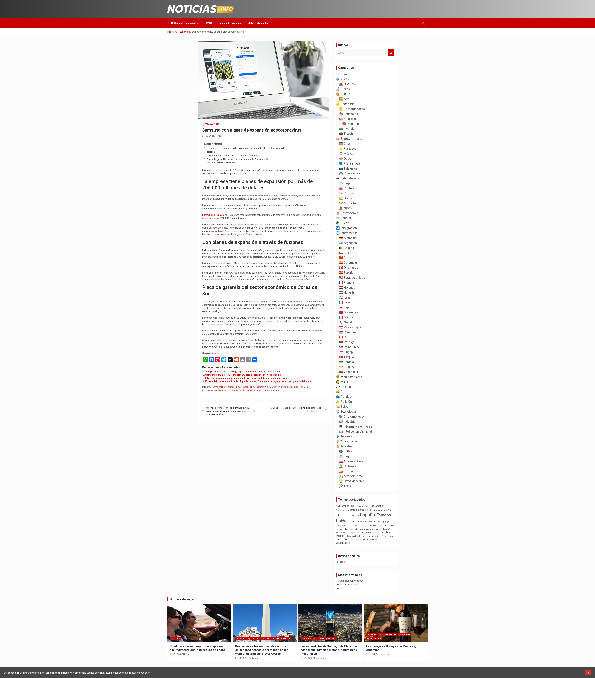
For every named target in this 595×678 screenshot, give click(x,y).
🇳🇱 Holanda (347, 287)
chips (292, 301)
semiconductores (271, 390)
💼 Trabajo (346, 134)
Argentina (348, 505)
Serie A (380, 536)
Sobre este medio (258, 23)
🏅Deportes (344, 446)
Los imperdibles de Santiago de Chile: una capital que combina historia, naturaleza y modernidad (329, 650)
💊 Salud (342, 406)
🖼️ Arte (344, 99)
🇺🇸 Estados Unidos (352, 277)
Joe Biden (389, 525)
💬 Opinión (343, 387)
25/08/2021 (208, 136)
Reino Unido (364, 536)
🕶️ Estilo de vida (347, 178)
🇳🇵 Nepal (345, 322)
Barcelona (377, 505)
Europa (353, 521)
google (386, 521)
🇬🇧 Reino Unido (349, 347)
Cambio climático (358, 509)
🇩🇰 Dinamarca (348, 268)
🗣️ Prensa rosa (349, 163)
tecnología (389, 536)
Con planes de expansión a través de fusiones (232, 155)
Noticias (220, 136)
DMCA (208, 23)
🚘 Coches (346, 188)
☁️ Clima (342, 74)
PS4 (382, 533)
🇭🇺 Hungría (346, 292)
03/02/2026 (175, 654)
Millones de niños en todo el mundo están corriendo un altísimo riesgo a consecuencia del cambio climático (230, 411)
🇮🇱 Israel (345, 297)
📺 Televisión (348, 168)
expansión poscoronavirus (255, 387)
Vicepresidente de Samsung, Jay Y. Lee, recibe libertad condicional (242, 371)
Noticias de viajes (182, 599)
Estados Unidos (234, 387)
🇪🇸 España (346, 272)
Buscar (391, 52)
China (372, 510)
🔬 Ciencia (343, 89)
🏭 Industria (347, 421)
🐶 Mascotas (348, 203)
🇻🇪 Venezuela (348, 372)
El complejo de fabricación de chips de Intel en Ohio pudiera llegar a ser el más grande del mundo (259, 381)
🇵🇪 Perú (344, 337)
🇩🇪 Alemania (347, 238)
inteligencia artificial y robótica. (284, 387)
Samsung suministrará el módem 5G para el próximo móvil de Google (243, 374)
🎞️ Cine (344, 143)
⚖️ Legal (345, 183)
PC (363, 533)
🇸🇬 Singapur (347, 352)
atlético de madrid (363, 506)
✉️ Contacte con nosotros (184, 23)
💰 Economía (345, 104)
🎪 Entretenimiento (349, 139)
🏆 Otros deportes (351, 481)
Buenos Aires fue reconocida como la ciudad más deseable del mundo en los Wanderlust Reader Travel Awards (261, 650)
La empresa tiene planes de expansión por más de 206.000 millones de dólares (245, 150)
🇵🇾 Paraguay (347, 332)
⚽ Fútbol (346, 451)
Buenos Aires (341, 510)
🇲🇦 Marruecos (349, 312)
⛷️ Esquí (345, 456)
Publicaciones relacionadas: (225, 162)
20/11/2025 (306, 658)
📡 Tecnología (210, 124)
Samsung (237, 390)
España (367, 514)
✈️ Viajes (342, 79)
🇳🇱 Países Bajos (350, 327)
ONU (358, 532)
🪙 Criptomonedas (352, 109)
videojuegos (343, 542)
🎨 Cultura (343, 94)
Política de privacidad (230, 23)
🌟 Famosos (348, 148)
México (379, 529)
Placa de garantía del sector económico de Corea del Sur (238, 159)
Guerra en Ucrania (343, 526)
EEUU (344, 515)
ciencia (379, 510)
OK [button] (588, 672)
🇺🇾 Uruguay (346, 367)
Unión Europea (373, 540)
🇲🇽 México (346, 317)
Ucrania (339, 539)
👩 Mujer (342, 382)
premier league (372, 532)
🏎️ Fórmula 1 (348, 471)
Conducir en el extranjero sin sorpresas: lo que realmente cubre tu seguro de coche (198, 648)
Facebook (362, 521)
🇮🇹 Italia (344, 302)
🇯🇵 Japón (345, 307)
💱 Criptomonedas (352, 416)
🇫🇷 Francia (346, 282)
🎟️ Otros (345, 158)
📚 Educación (348, 114)
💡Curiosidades (347, 441)
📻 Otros (342, 392)
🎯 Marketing (351, 124)
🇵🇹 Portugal (347, 342)
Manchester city (351, 529)
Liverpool (339, 529)
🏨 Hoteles (347, 84)
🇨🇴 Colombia (348, 263)
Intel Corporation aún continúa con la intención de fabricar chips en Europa (246, 378)
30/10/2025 (372, 654)
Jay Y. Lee (253, 343)
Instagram (356, 526)
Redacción (254, 658)
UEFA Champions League (355, 539)
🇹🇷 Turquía (346, 357)
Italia (381, 525)
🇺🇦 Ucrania (346, 362)
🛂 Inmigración (346, 228)
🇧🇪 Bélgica (346, 248)
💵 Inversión (347, 129)
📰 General (343, 218)
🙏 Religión (344, 402)
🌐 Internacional (347, 233)
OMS (352, 533)
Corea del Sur (219, 387)
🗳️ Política (343, 397)
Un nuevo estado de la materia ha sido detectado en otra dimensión (296, 409)
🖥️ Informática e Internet (356, 426)
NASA (386, 528)
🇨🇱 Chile (344, 253)
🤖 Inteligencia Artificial (355, 431)
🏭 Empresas (348, 119)
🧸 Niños (345, 208)
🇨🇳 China (345, 258)
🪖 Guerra (343, 223)
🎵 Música (346, 153)
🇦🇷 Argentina (348, 243)
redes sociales (351, 536)
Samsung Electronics (213, 215)
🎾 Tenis (345, 486)
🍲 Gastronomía (347, 213)
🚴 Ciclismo (347, 466)
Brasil (386, 506)
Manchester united (367, 529)
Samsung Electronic (252, 390)
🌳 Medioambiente (349, 377)
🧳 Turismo (344, 436)
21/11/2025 (241, 658)
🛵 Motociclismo (351, 476)
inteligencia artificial (369, 526)
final (370, 522)
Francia (377, 521)
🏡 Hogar (345, 198)
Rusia (373, 536)
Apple (338, 506)
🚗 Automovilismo (352, 461)
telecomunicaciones (216, 234)
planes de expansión (212, 390)
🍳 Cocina (346, 193)
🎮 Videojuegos (350, 173)
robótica (227, 390)
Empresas (354, 516)
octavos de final (342, 533)
